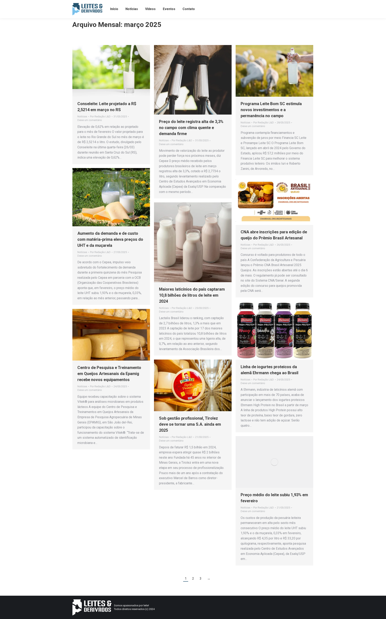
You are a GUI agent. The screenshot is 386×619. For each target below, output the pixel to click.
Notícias (82, 116)
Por (100, 116)
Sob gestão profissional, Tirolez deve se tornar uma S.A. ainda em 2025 (190, 424)
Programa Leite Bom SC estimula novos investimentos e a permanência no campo (271, 109)
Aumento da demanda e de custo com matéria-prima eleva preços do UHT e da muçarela (110, 239)
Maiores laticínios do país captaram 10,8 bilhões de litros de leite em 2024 (192, 295)
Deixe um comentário (89, 120)
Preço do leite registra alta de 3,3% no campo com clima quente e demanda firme (191, 127)
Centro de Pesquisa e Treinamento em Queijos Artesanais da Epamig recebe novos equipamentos (109, 373)
